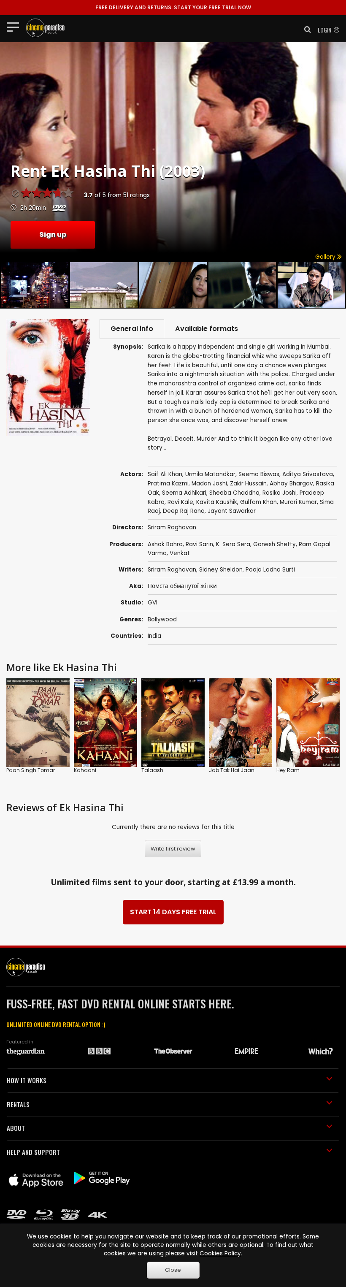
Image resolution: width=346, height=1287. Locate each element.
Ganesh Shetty (274, 544)
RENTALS (18, 1104)
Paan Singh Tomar (30, 770)
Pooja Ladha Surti (270, 570)
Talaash (152, 770)
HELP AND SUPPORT (33, 1152)
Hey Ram (288, 770)
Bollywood (162, 619)
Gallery (326, 257)
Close (173, 1269)
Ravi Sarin (199, 544)
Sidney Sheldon (221, 570)
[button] (305, 29)
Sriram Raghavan (172, 570)
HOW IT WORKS (26, 1080)
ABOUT (16, 1128)
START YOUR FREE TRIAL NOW (173, 7)
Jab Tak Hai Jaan (231, 770)
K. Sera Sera (233, 544)
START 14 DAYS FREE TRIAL (173, 912)
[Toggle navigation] (15, 26)
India (154, 636)
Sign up (52, 234)
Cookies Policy (220, 1253)
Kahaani (85, 770)
